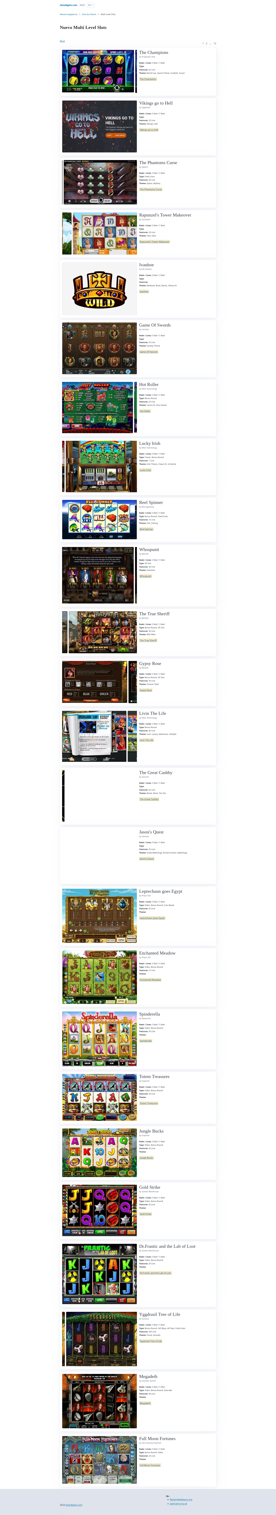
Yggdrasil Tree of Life (151, 1341)
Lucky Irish (145, 470)
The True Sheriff (148, 640)
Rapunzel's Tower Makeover (154, 241)
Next (62, 41)
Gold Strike (145, 1213)
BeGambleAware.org (181, 1499)
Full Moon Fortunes (150, 1465)
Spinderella (146, 1040)
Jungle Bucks (146, 1157)
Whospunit (145, 576)
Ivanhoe (144, 291)
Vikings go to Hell (149, 129)
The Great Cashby (149, 799)
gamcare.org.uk (178, 1503)
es (89, 4)
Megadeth (145, 1403)
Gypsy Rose (146, 690)
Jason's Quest (147, 858)
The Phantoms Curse (151, 189)
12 (215, 43)
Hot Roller (145, 411)
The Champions (148, 79)
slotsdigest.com (74, 1504)
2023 (82, 5)
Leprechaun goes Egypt (152, 917)
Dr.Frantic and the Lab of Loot (155, 1272)
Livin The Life (146, 740)
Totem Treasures (149, 1103)
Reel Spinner (146, 529)
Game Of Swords (149, 351)
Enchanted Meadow (150, 979)
